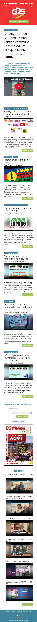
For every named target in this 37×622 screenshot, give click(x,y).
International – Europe (20, 108)
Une (15, 156)
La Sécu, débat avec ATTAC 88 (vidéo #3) (20, 583)
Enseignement (9, 301)
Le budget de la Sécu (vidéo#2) (17, 561)
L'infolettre (8, 156)
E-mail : (9, 411)
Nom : (9, 408)
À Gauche (8, 108)
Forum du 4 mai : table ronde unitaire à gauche (16, 257)
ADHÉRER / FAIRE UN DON (18, 21)
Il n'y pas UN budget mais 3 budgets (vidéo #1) (20, 540)
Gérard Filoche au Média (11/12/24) (19, 519)
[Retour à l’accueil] (18, 616)
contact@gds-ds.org (21, 620)
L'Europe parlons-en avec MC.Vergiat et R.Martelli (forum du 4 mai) (17, 358)
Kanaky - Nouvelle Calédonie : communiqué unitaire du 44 (18, 112)
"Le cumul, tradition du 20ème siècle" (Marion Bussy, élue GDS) (19, 497)
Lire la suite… (27, 150)
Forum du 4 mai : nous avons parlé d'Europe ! (18, 209)
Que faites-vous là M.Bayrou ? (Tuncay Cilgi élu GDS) (20, 475)
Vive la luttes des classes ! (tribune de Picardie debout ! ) (18, 307)
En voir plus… (27, 605)
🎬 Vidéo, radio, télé (11, 30)
